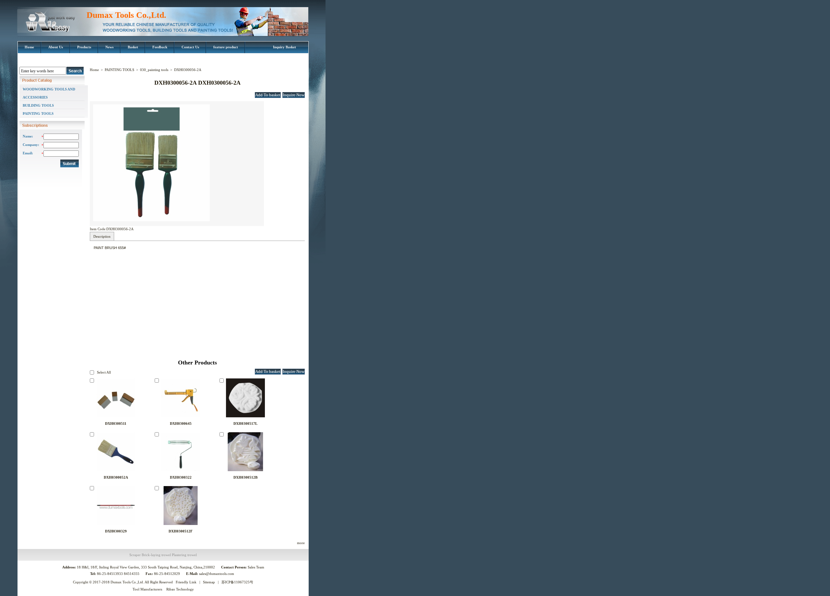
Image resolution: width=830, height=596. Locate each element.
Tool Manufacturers (147, 589)
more (301, 543)
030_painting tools (154, 70)
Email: (28, 153)
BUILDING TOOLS (38, 105)
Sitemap (209, 582)
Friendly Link (186, 582)
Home (94, 70)
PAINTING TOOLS (38, 113)
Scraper (135, 555)
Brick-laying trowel (156, 555)
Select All (104, 372)
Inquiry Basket (284, 47)
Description (102, 236)
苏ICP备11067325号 (237, 582)
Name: (28, 136)
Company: (30, 145)
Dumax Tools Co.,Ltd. (126, 15)
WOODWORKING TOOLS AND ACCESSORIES (49, 93)
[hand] (75, 71)
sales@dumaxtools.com (217, 574)
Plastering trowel (184, 555)
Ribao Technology (180, 589)
